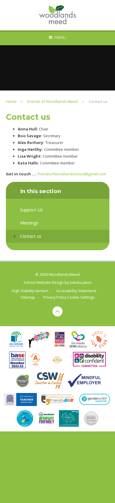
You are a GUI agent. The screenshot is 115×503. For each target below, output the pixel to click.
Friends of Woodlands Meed (52, 101)
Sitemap (28, 297)
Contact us (98, 101)
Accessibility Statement (76, 290)
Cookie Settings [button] (80, 297)
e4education (81, 282)
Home (11, 101)
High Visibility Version (30, 290)
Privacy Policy (54, 297)
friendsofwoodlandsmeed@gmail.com (71, 174)
